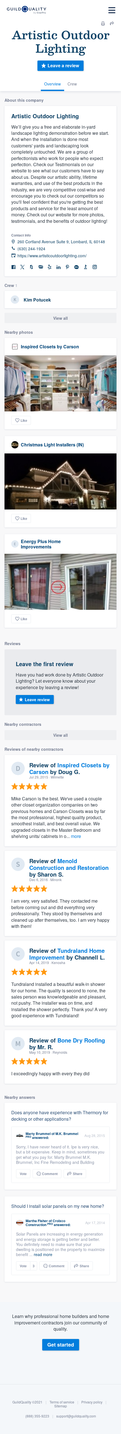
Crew (72, 84)
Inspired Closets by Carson (50, 346)
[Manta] (40, 267)
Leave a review (63, 65)
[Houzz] (31, 267)
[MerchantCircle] (76, 267)
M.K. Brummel (66, 1133)
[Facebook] (13, 267)
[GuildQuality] (26, 10)
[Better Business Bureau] (85, 267)
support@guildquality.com (76, 1416)
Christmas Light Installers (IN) (52, 444)
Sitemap (60, 1405)
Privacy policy (91, 1402)
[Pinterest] (67, 267)
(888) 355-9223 (37, 1416)
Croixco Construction (45, 1222)
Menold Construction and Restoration (69, 864)
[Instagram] (94, 267)
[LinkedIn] (58, 267)
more (76, 836)
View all (60, 318)
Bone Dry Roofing (81, 1040)
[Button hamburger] (111, 10)
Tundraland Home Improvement (67, 953)
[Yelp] (49, 267)
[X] (22, 267)
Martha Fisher (37, 1220)
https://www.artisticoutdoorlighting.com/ (52, 255)
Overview (52, 84)
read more (43, 1254)
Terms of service (62, 1402)
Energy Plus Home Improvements (41, 544)
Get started (60, 1344)
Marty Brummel (38, 1133)
